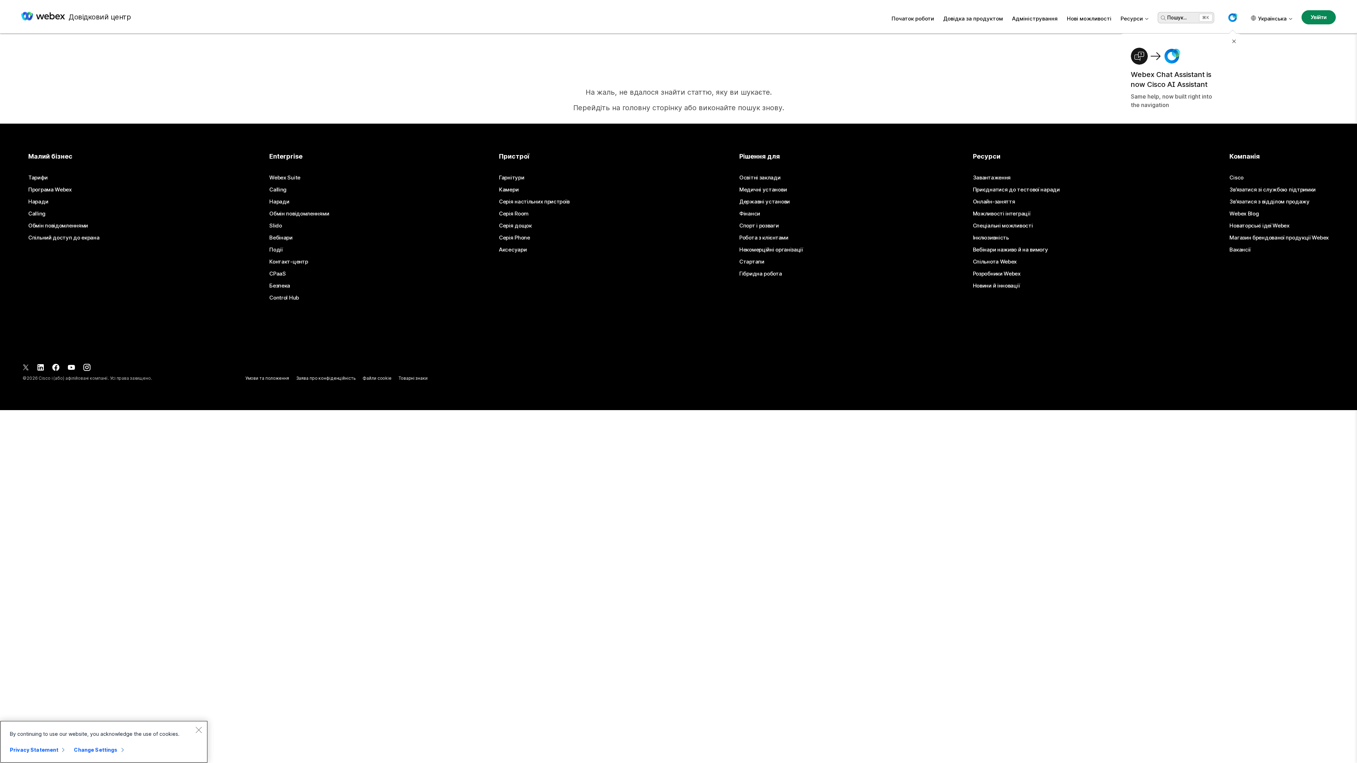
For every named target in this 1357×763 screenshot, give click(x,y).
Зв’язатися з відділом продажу (1269, 201)
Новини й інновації (996, 285)
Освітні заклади (760, 177)
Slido (275, 225)
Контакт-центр (288, 261)
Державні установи (764, 201)
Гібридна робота (760, 273)
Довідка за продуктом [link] (973, 18)
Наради (38, 201)
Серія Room (514, 213)
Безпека (279, 285)
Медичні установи (763, 189)
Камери (508, 189)
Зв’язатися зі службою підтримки (1272, 189)
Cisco (1236, 177)
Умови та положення (267, 378)
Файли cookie (377, 378)
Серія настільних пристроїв (534, 201)
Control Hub (284, 297)
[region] (104, 742)
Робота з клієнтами (763, 237)
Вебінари (281, 237)
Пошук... (1177, 17)
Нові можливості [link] (1089, 18)
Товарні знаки (413, 378)
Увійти (1319, 17)
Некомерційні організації (771, 249)
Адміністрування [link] (1035, 18)
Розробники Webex (997, 273)
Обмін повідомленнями (58, 225)
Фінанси (749, 213)
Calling (37, 213)
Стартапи (751, 261)
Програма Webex (50, 189)
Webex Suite (284, 177)
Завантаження (992, 177)
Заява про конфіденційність (326, 378)
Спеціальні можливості (1003, 225)
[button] (1232, 17)
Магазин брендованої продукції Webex (1279, 237)
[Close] (198, 729)
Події (276, 249)
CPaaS (277, 273)
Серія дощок (515, 225)
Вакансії (1240, 249)
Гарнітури (511, 177)
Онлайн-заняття (994, 201)
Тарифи (37, 177)
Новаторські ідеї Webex (1259, 225)
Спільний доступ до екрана (64, 237)
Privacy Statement (34, 750)
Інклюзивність (991, 237)
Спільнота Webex (995, 261)
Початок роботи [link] (913, 18)
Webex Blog (1244, 213)
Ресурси (1132, 18)
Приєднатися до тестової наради (1016, 189)
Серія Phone (514, 237)
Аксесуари (513, 249)
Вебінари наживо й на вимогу (1010, 249)
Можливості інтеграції (1001, 213)
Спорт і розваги (759, 225)
